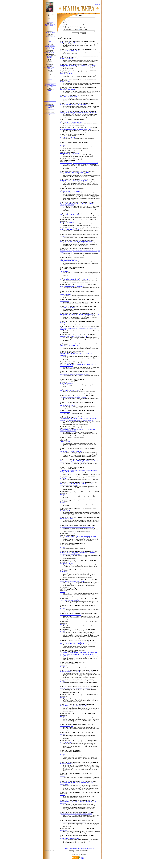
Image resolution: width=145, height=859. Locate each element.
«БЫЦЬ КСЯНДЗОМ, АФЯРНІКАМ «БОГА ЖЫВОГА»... (75, 172)
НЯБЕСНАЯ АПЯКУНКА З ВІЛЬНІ (69, 153)
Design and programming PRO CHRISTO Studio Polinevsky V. (49, 851)
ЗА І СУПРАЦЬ (64, 271)
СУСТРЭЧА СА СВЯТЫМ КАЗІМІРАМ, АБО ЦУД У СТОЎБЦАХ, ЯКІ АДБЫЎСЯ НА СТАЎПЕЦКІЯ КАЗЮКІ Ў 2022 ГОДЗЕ (79, 461)
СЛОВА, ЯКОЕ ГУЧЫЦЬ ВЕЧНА (50, 36)
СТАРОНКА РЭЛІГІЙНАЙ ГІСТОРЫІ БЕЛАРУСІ (73, 336)
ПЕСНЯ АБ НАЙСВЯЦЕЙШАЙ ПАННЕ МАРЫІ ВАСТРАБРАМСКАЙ (79, 163)
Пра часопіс (66, 848)
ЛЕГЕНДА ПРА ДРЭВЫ (66, 563)
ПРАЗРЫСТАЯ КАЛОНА (67, 519)
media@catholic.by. (80, 852)
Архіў (75, 13)
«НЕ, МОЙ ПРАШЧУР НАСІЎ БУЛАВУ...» (71, 390)
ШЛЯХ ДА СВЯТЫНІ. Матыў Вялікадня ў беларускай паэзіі (76, 688)
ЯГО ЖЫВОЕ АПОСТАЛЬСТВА (69, 58)
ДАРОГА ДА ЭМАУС (66, 742)
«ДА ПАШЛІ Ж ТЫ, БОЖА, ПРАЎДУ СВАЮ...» (73, 822)
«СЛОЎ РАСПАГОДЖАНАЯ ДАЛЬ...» (70, 50)
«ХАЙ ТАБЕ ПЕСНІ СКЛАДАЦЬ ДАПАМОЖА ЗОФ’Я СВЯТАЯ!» (78, 536)
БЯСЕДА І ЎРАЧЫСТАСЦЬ (67, 405)
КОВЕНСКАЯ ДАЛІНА (66, 383)
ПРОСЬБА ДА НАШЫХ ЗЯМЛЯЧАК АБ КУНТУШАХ (74, 374)
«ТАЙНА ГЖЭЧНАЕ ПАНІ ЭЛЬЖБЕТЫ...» (71, 191)
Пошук (82, 13)
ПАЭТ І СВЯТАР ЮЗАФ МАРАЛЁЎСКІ (70, 615)
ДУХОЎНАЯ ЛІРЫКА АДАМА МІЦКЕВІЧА (72, 286)
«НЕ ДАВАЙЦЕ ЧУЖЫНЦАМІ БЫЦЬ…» (71, 451)
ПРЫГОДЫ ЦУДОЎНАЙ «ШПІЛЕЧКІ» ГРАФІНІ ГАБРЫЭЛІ (76, 241)
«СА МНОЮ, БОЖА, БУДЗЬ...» (50, 105)
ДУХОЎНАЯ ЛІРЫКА (66, 294)
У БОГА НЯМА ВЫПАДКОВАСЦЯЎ (50, 62)
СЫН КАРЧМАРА (65, 510)
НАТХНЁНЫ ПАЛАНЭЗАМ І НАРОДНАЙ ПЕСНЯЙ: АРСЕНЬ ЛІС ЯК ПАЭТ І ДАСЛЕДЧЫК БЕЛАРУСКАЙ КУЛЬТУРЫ (79, 642)
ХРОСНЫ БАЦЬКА (65, 81)
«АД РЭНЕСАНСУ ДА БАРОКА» (49, 52)
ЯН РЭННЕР (63, 571)
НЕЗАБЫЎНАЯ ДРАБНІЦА (67, 90)
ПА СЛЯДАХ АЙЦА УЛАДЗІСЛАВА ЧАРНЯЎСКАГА (74, 180)
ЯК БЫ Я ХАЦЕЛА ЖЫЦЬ (67, 73)
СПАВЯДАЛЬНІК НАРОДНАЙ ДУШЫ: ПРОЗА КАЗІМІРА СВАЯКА (78, 113)
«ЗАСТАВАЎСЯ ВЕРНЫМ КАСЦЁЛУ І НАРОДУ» (73, 397)
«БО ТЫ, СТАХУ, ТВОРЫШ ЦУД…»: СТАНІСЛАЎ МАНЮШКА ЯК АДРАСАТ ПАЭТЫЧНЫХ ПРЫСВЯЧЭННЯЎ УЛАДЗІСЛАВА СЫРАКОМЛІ (78, 654)
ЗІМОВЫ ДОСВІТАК (66, 441)
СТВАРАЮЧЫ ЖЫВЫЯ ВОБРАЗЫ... (70, 260)
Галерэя (89, 13)
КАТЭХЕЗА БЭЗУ (65, 412)
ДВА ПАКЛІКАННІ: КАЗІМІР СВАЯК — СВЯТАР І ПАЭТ (76, 814)
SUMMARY (50, 16)
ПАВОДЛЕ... (50, 92)
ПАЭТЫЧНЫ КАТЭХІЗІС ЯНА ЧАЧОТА (71, 137)
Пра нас (61, 13)
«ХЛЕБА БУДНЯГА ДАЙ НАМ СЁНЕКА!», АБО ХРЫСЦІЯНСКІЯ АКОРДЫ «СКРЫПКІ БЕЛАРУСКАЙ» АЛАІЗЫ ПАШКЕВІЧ (78, 419)
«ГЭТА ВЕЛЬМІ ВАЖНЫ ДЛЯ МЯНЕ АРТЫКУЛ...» (74, 279)
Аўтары (68, 13)
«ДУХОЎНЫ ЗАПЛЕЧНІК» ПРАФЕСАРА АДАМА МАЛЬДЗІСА (77, 527)
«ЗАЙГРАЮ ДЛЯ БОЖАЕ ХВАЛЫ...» (70, 838)
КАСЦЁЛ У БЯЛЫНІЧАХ (67, 222)
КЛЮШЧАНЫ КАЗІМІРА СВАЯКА (69, 229)
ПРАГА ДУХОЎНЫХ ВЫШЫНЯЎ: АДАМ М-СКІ (73, 705)
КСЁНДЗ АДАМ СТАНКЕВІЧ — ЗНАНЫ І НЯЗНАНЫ (74, 104)
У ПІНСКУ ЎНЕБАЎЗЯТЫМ (50, 32)
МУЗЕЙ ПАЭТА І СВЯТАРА (67, 42)
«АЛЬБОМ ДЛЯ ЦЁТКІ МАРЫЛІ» (50, 101)
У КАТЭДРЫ (63, 830)
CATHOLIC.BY (97, 4)
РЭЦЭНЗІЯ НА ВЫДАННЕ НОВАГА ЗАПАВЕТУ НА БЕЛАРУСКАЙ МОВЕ (50, 40)
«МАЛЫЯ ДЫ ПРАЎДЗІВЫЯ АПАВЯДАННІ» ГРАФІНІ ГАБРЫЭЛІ (78, 65)
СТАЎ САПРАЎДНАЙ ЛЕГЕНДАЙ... (70, 214)
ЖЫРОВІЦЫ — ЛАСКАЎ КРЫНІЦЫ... (70, 345)
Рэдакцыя (96, 13)
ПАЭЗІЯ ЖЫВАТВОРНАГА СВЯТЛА (70, 96)
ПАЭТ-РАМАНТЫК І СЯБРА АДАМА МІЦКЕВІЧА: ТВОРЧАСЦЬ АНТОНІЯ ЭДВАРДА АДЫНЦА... (78, 484)
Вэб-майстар (91, 848)
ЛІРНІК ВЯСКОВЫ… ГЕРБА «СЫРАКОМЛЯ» (72, 581)
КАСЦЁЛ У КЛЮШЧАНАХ (67, 236)
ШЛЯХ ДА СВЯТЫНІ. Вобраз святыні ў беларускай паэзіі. (75, 763)
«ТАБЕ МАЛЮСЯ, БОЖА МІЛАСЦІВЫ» (71, 122)
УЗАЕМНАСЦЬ (49, 65)
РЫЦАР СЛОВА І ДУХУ (66, 726)
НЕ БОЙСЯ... (63, 322)
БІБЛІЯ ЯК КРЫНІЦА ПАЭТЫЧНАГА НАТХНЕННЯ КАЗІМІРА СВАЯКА (80, 314)
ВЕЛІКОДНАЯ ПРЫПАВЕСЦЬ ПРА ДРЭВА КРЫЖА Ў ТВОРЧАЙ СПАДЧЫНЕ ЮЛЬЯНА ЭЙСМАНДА (78, 553)
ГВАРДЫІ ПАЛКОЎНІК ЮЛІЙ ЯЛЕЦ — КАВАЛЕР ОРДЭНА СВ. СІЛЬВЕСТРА (50, 78)
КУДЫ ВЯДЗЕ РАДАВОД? (49, 72)
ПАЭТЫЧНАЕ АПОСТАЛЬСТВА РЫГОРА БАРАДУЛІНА (75, 129)
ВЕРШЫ (49, 90)
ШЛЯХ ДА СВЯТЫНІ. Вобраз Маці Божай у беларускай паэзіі (76, 671)
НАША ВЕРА (64, 478)
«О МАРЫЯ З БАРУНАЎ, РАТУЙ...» (70, 600)
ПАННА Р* (50, 107)
